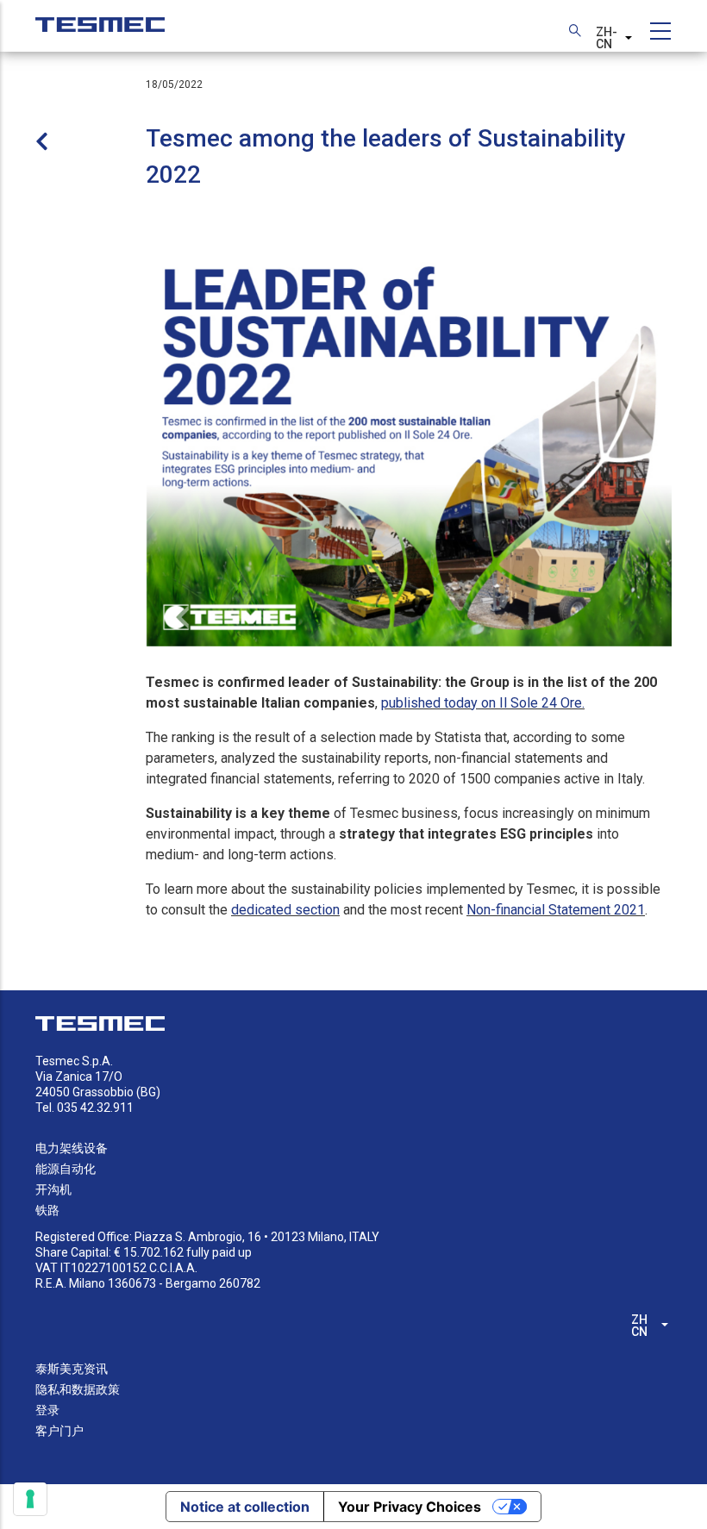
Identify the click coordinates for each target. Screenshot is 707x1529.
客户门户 (59, 1431)
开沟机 (53, 1189)
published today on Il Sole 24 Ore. (483, 703)
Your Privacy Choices (409, 1506)
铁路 (47, 1210)
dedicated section (285, 910)
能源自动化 (65, 1169)
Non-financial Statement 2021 (555, 910)
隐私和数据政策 (77, 1389)
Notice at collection (245, 1506)
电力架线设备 (71, 1148)
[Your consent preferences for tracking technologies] (30, 1498)
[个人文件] (100, 16)
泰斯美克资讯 (71, 1369)
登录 (47, 1410)
